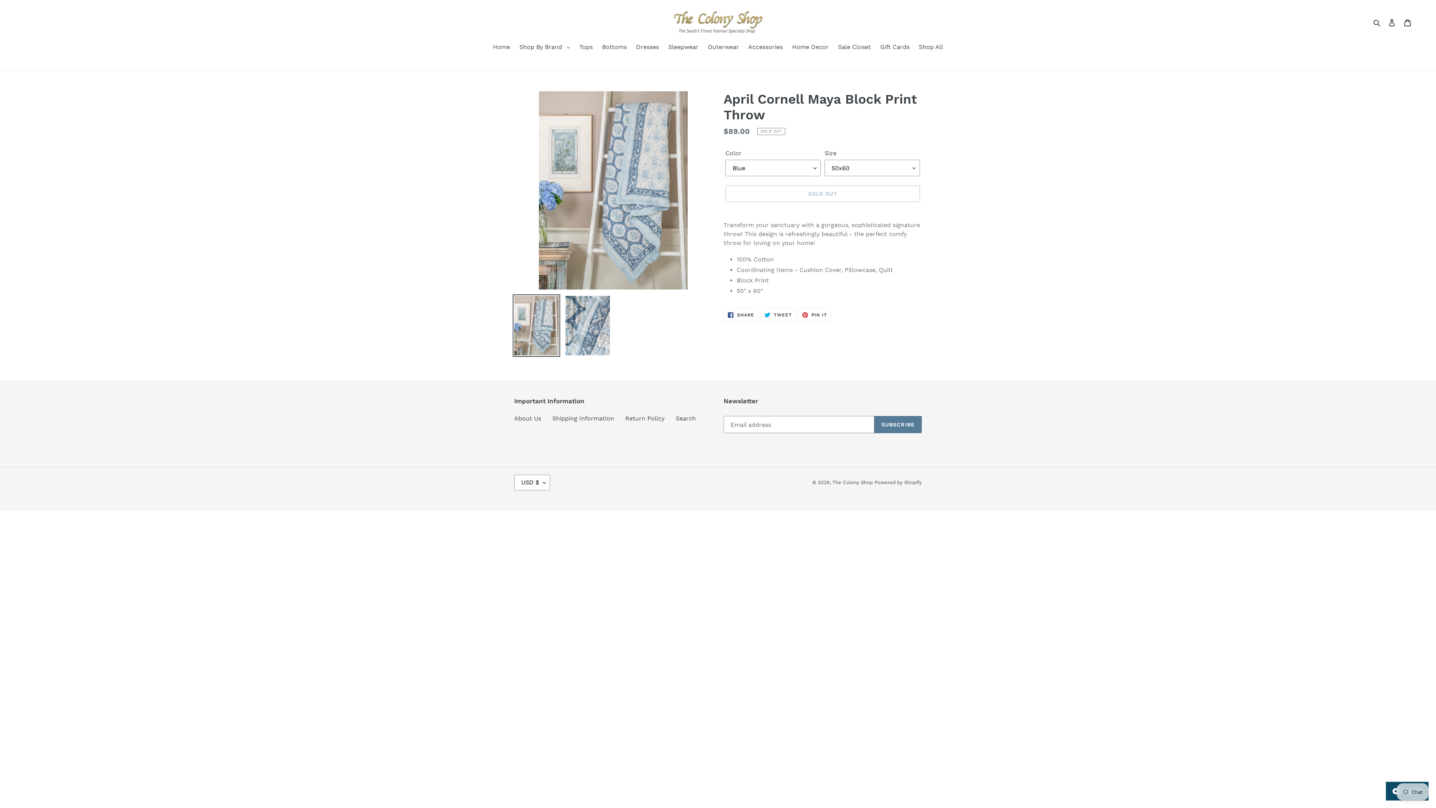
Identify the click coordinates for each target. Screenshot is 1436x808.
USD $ (530, 482)
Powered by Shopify (898, 482)
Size (831, 153)
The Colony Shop (852, 482)
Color (733, 153)
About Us (527, 418)
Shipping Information (583, 418)
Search (686, 418)
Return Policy (645, 418)
